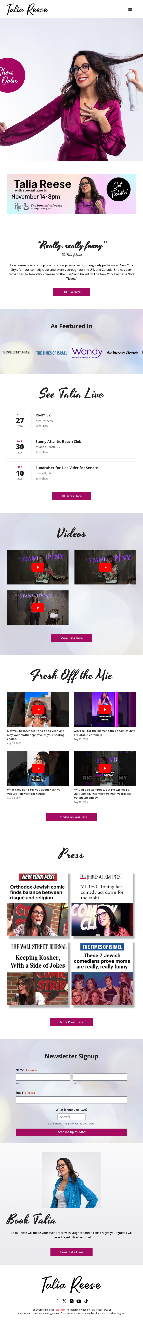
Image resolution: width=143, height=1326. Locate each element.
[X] (64, 1301)
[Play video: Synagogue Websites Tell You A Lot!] (38, 607)
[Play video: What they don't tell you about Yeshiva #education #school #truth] (38, 768)
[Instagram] (71, 1301)
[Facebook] (57, 1301)
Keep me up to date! (71, 1132)
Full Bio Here (72, 292)
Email (25, 1093)
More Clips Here (71, 638)
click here (61, 1309)
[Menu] (130, 9)
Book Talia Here (71, 1252)
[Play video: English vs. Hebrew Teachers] (105, 567)
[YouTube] (79, 1301)
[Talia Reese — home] (71, 1284)
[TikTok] (86, 1301)
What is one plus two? (72, 1110)
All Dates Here (71, 496)
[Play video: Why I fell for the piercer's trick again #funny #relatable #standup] (105, 709)
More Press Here (71, 1022)
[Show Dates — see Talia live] (71, 89)
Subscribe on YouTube (71, 817)
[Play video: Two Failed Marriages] (38, 567)
